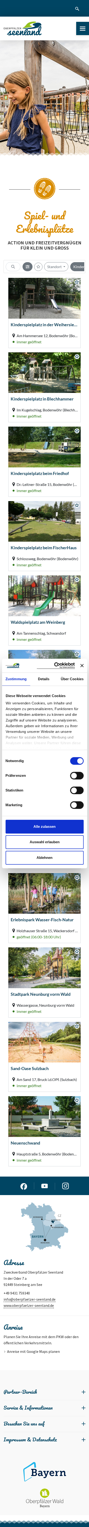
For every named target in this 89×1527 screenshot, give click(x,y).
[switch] (77, 775)
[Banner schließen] (82, 665)
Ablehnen (44, 858)
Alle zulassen (44, 826)
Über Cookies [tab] (72, 679)
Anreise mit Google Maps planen (33, 1351)
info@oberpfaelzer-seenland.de (30, 1299)
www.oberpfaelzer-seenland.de (29, 1305)
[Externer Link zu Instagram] (65, 1186)
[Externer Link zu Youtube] (44, 1186)
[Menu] (82, 28)
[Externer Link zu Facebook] (23, 1185)
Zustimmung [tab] (16, 679)
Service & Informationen (28, 1407)
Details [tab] (44, 679)
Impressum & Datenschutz (30, 1439)
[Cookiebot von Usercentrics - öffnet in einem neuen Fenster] (56, 665)
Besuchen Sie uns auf (24, 1423)
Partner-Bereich (20, 1391)
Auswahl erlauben (45, 842)
